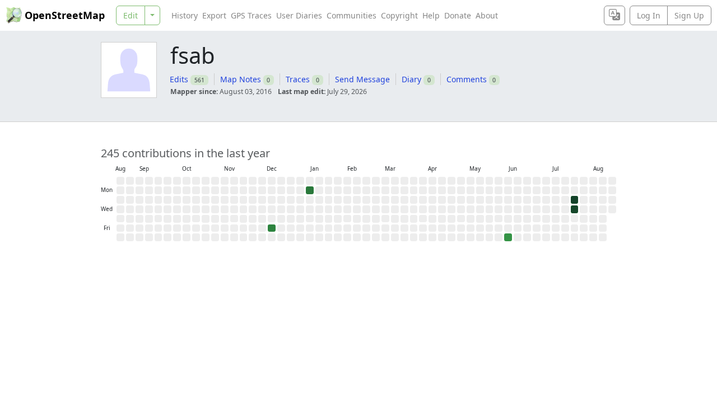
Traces (298, 79)
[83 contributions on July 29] (575, 209)
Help (431, 15)
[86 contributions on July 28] (575, 200)
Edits (179, 79)
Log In (648, 15)
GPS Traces (251, 15)
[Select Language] (614, 15)
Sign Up (689, 15)
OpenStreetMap (65, 15)
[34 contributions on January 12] (310, 190)
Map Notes (240, 79)
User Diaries (299, 15)
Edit (130, 15)
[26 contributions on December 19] (272, 228)
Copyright (399, 15)
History (184, 15)
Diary (411, 79)
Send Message (362, 79)
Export (214, 15)
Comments (466, 79)
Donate (457, 15)
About (487, 15)
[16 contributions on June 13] (508, 237)
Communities (351, 15)
